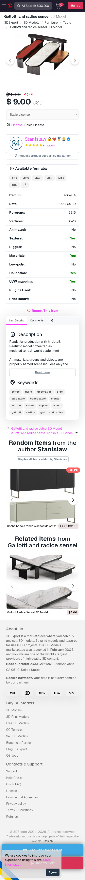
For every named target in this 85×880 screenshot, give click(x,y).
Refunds (12, 817)
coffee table (38, 398)
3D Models (14, 710)
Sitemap (48, 841)
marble (16, 405)
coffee (15, 391)
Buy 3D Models (20, 703)
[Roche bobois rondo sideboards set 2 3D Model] (42, 496)
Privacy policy (16, 804)
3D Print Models (17, 717)
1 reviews (49, 145)
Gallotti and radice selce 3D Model (36, 428)
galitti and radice (51, 412)
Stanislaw (35, 139)
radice (30, 412)
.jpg (26, 178)
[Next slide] (75, 60)
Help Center (14, 778)
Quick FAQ (13, 784)
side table (18, 398)
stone (30, 405)
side (60, 391)
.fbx (14, 178)
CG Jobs (12, 755)
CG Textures (14, 730)
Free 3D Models (17, 723)
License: (17, 125)
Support (11, 771)
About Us (14, 628)
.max (37, 178)
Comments (37, 320)
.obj (14, 185)
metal (55, 398)
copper (43, 405)
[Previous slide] (10, 60)
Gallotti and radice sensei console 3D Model (41, 433)
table (28, 391)
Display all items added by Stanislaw (42, 459)
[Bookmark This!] (72, 517)
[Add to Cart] (64, 517)
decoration (44, 391)
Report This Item (45, 311)
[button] (73, 499)
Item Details (16, 320)
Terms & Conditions (19, 810)
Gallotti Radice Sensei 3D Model (27, 612)
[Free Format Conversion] (24, 185)
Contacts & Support (24, 764)
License (11, 791)
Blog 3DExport (16, 749)
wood (56, 405)
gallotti (16, 412)
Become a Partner (19, 743)
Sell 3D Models (17, 736)
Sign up (75, 5)
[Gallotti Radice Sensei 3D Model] (42, 582)
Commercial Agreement (22, 797)
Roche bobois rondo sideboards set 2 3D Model (38, 526)
